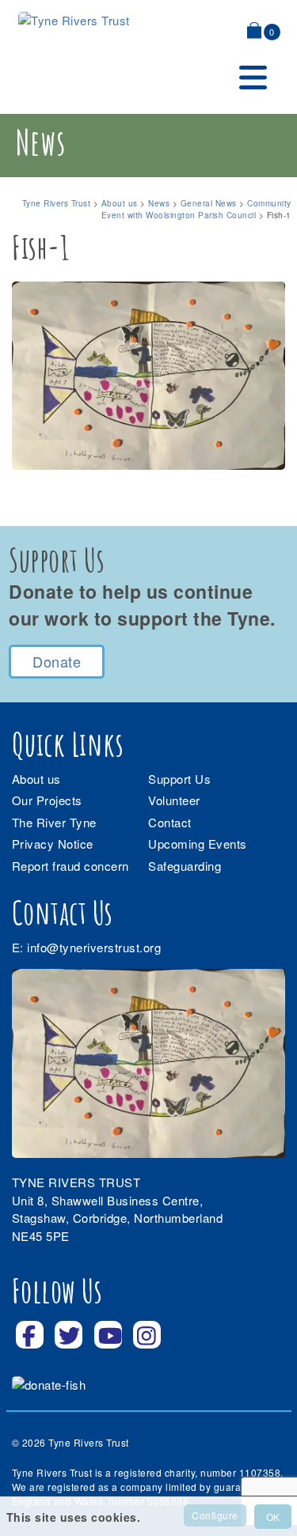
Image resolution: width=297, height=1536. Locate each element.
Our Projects (47, 800)
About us (36, 778)
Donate (56, 661)
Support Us (179, 778)
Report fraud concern (70, 865)
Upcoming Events (197, 843)
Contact (170, 822)
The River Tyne (54, 822)
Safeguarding (184, 865)
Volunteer (174, 800)
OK (273, 1516)
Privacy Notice (52, 843)
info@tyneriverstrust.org (94, 947)
